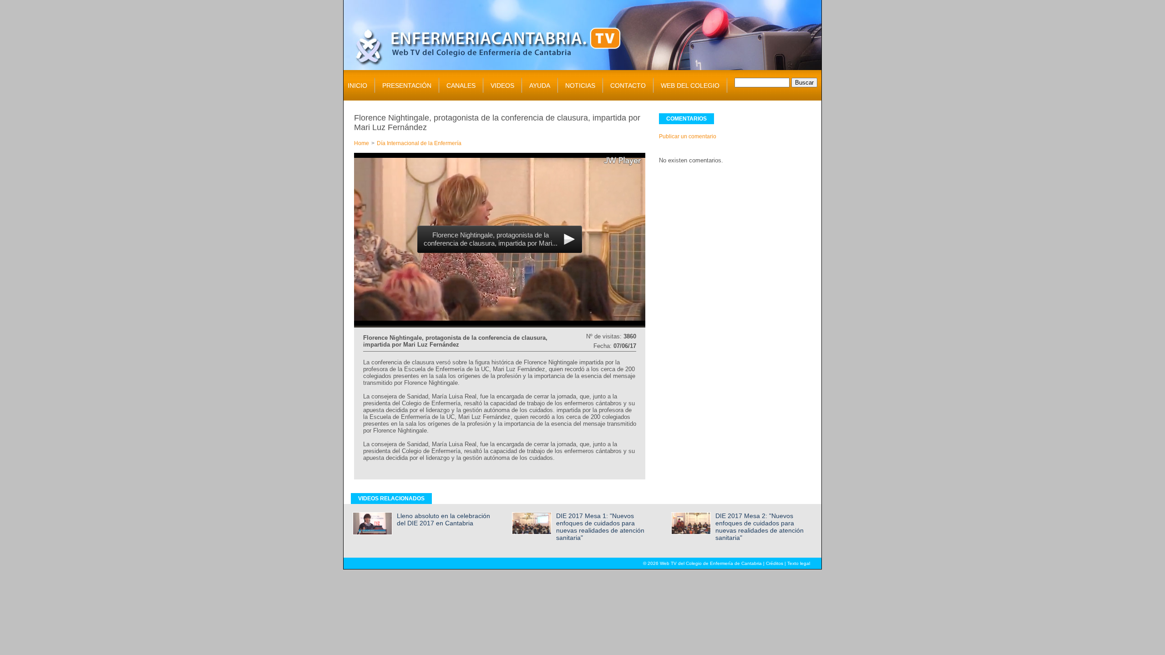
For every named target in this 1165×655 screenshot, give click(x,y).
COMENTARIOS (686, 119)
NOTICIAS (580, 85)
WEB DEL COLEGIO (690, 85)
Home (361, 143)
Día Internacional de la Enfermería (419, 143)
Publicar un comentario (687, 136)
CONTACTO (628, 85)
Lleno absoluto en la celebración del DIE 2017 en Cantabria (443, 519)
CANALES (461, 85)
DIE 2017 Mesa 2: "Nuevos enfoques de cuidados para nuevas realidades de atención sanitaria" (759, 526)
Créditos (774, 563)
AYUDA (539, 85)
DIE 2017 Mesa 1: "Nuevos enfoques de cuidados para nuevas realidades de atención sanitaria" (600, 526)
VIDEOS (502, 85)
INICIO (357, 85)
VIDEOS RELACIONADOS (391, 498)
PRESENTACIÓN (406, 85)
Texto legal (798, 563)
